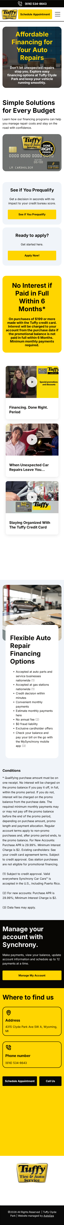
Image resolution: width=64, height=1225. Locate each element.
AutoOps (49, 1215)
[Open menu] (57, 14)
